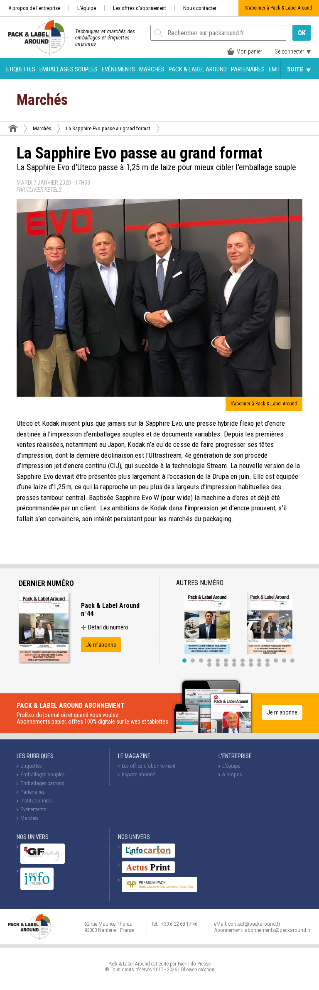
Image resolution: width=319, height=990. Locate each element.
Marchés (151, 69)
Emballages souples (68, 69)
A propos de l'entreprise (34, 8)
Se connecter (289, 51)
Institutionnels (36, 800)
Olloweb (189, 970)
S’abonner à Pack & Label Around (264, 404)
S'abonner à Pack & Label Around (278, 8)
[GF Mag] (42, 862)
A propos (232, 774)
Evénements (118, 69)
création (206, 970)
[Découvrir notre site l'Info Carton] (148, 856)
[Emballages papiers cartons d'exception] (159, 890)
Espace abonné (138, 774)
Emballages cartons (42, 783)
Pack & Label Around (198, 69)
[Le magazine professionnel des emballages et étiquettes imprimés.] (34, 37)
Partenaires (248, 69)
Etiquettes (20, 69)
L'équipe (86, 8)
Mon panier (249, 51)
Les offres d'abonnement (139, 8)
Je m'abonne (101, 644)
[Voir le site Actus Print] (148, 871)
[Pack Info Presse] (37, 888)
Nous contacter (199, 8)
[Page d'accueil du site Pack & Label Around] (13, 128)
